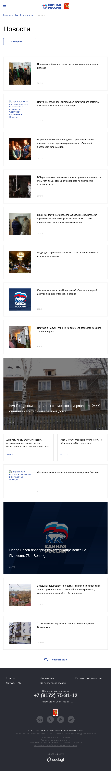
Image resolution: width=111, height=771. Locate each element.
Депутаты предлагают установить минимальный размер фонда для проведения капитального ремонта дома (27, 443)
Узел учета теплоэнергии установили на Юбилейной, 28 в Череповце (81, 441)
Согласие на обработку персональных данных (55, 745)
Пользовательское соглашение (55, 737)
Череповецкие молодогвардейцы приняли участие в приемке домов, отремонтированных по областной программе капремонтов (65, 143)
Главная (7, 15)
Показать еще (59, 659)
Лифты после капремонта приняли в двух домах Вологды (68, 472)
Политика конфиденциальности (55, 740)
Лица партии (47, 678)
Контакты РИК (13, 683)
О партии (10, 678)
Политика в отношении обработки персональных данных (55, 742)
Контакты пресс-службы (53, 683)
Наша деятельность (23, 15)
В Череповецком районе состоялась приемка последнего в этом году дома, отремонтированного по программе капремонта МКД (69, 181)
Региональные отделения (88, 678)
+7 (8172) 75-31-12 (55, 695)
